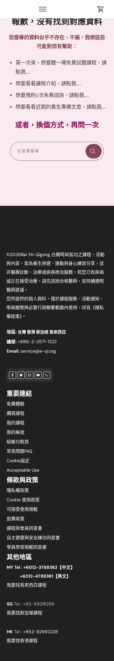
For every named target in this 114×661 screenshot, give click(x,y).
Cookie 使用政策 (23, 500)
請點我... (71, 83)
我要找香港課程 (22, 640)
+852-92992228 (40, 631)
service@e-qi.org (38, 351)
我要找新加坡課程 (24, 613)
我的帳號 (15, 432)
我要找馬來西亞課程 (27, 585)
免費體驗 (15, 404)
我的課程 (15, 423)
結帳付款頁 (18, 441)
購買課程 (15, 413)
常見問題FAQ (19, 451)
